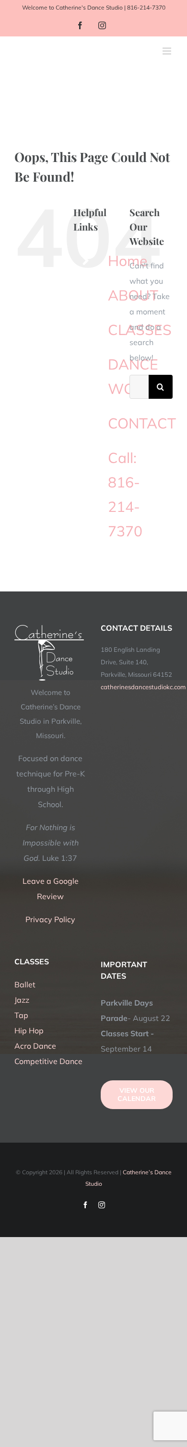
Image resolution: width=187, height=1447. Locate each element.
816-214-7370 (146, 7)
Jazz (21, 1000)
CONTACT (142, 423)
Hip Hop (29, 1030)
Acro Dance (35, 1046)
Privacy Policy (50, 919)
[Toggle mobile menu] (168, 51)
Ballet (24, 984)
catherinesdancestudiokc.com (143, 687)
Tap (21, 1015)
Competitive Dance (48, 1061)
